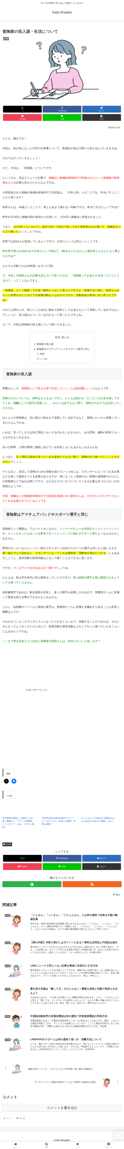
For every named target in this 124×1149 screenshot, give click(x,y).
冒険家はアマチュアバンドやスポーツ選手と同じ (63, 349)
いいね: (43, 358)
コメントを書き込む (62, 1108)
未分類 (8, 844)
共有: (42, 353)
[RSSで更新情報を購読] (92, 884)
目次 (57, 337)
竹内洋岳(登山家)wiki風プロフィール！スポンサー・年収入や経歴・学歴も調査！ (59, 821)
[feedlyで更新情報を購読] (31, 884)
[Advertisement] (73, 670)
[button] (101, 117)
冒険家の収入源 (45, 344)
